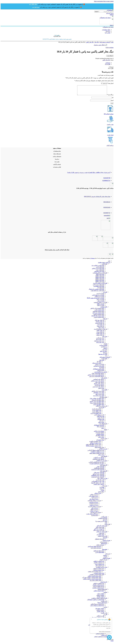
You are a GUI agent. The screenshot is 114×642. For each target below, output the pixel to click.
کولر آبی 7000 (100, 305)
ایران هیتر (101, 420)
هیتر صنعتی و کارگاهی (101, 405)
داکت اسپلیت (103, 306)
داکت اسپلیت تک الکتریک (97, 315)
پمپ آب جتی (94, 508)
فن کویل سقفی (100, 335)
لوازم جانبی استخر (102, 536)
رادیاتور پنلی (104, 377)
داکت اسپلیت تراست (98, 314)
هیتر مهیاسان (100, 419)
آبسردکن (105, 537)
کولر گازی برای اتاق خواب (97, 290)
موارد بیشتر (101, 327)
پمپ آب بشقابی (94, 510)
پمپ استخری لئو (100, 565)
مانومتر (105, 556)
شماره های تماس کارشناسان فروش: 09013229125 (97, 196)
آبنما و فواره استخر (102, 589)
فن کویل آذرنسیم (99, 323)
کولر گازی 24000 (99, 278)
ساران (102, 490)
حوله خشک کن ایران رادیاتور (97, 401)
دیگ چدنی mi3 (100, 426)
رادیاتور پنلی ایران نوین (98, 386)
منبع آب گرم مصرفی (95, 512)
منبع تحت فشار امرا (96, 547)
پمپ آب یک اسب (93, 503)
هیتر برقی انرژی (100, 479)
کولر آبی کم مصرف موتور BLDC (95, 298)
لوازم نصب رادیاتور (99, 528)
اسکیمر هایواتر (100, 596)
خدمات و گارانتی (57, 164)
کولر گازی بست (100, 269)
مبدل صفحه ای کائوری (95, 441)
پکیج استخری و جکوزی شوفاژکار (95, 599)
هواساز (105, 343)
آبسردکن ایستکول (99, 539)
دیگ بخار (96, 42)
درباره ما (57, 159)
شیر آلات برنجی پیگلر (98, 530)
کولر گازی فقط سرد (99, 286)
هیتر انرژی (101, 407)
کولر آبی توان (100, 301)
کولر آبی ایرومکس (99, 296)
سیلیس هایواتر (100, 611)
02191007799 (106, 178)
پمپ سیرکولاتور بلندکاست (97, 451)
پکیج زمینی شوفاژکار (98, 392)
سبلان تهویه (101, 491)
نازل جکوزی (104, 601)
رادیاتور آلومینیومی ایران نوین (96, 376)
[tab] (108, 62)
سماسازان (92, 258)
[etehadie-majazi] (105, 229)
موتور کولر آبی (100, 534)
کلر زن (105, 614)
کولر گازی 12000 (99, 275)
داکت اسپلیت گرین (99, 309)
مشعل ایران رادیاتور (99, 431)
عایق (106, 522)
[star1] (108, 218)
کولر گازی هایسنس (99, 271)
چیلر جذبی (104, 349)
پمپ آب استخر (103, 559)
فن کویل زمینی (100, 332)
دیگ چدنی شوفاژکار (99, 425)
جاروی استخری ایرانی (98, 586)
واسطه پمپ (104, 456)
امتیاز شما (110, 83)
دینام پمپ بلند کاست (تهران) (97, 463)
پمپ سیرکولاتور (103, 448)
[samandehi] (107, 215)
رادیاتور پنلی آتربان (99, 385)
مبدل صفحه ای (100, 440)
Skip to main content (108, 1)
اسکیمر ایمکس (100, 595)
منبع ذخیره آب (103, 542)
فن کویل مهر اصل (99, 320)
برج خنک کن (104, 346)
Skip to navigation (98, 1)
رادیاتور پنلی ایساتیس (98, 379)
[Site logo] (110, 10)
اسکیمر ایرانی (100, 593)
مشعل (105, 429)
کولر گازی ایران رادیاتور (98, 268)
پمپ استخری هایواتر (99, 562)
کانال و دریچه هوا (102, 354)
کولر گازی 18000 (99, 277)
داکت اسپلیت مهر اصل (98, 312)
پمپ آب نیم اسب (93, 502)
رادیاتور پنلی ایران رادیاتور (97, 380)
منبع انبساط (104, 543)
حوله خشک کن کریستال (98, 400)
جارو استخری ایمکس (98, 583)
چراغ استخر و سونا (102, 602)
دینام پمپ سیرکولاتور (101, 460)
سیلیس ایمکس (100, 610)
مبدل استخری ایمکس (98, 568)
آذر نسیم (102, 488)
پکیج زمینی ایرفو (100, 394)
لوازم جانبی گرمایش (102, 525)
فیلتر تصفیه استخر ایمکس (94, 576)
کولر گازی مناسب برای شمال (96, 289)
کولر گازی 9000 (100, 274)
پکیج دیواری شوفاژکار (98, 369)
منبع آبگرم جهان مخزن (92, 513)
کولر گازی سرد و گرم (98, 284)
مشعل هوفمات (100, 434)
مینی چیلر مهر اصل (99, 340)
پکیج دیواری (104, 358)
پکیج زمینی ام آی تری (98, 395)
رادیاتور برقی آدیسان (99, 484)
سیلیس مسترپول (99, 608)
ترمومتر (105, 555)
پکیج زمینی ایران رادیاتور (98, 391)
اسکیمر (105, 592)
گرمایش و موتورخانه (104, 42)
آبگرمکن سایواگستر (99, 468)
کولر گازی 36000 (99, 281)
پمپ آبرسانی (97, 493)
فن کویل (105, 318)
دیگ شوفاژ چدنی (103, 423)
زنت (106, 355)
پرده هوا (105, 352)
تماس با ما (57, 161)
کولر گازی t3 (101, 287)
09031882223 (106, 202)
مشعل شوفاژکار (100, 435)
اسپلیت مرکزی (103, 345)
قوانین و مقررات (57, 167)
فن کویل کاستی (100, 333)
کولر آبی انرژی (100, 293)
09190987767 (106, 212)
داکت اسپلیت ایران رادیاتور (97, 308)
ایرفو (103, 428)
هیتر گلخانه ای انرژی (96, 413)
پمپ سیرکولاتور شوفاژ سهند (96, 453)
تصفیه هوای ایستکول (98, 550)
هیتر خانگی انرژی (96, 411)
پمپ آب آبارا (95, 497)
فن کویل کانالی (100, 330)
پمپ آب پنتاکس (94, 494)
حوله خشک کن (103, 397)
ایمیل (112, 100)
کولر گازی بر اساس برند (98, 265)
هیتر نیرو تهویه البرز (99, 414)
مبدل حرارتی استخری (101, 567)
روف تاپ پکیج (103, 351)
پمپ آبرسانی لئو (94, 499)
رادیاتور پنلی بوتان (99, 382)
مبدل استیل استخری (99, 573)
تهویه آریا (102, 487)
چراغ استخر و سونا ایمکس (97, 604)
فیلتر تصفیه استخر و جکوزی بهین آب (91, 577)
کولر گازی (104, 264)
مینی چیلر (104, 336)
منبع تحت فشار (100, 544)
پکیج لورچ (101, 367)
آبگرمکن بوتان (100, 466)
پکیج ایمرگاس (100, 370)
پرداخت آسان (110, 145)
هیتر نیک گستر (100, 416)
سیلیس (105, 607)
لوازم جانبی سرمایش (101, 531)
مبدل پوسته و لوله (99, 447)
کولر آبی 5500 (100, 303)
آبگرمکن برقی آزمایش (98, 474)
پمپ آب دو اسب (93, 505)
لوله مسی (101, 533)
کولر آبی (105, 292)
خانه (112, 42)
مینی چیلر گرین (100, 337)
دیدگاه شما (110, 94)
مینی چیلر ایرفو (100, 339)
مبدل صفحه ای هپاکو (95, 442)
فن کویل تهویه (100, 326)
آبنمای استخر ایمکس (99, 590)
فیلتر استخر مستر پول (95, 580)
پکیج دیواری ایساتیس (99, 366)
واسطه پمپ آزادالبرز (98, 457)
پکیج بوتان (101, 360)
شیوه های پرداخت (57, 156)
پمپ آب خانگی (94, 509)
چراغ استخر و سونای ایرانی (97, 605)
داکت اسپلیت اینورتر (99, 317)
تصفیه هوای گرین (99, 552)
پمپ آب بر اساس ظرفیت (94, 500)
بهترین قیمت (110, 124)
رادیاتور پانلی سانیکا (99, 383)
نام (112, 97)
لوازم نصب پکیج (100, 527)
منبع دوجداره (94, 515)
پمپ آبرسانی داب (93, 496)
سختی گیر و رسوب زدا (101, 521)
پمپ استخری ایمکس (98, 561)
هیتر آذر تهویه (100, 417)
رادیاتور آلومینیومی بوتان (98, 373)
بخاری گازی (104, 516)
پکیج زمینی (104, 389)
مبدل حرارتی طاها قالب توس (93, 444)
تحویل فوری (110, 135)
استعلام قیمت (110, 55)
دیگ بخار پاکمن (90, 42)
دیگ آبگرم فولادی (102, 518)
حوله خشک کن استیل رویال (97, 403)
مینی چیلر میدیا (100, 342)
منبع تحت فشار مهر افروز (94, 546)
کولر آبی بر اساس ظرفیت (100, 302)
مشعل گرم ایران (99, 432)
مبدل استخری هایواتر (98, 570)
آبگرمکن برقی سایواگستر (97, 475)
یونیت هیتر (104, 485)
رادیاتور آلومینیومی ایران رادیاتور (96, 374)
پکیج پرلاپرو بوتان (96, 363)
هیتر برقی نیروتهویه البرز (98, 481)
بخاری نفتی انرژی (96, 408)
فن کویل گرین (100, 324)
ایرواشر (105, 348)
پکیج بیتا (99, 361)
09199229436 (106, 207)
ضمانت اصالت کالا (108, 114)
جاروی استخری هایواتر (98, 584)
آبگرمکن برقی (103, 471)
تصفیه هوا (104, 549)
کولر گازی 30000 (99, 280)
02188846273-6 (106, 180)
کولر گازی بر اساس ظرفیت (100, 272)
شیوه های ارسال (57, 153)
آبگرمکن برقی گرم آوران (97, 476)
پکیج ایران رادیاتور (99, 364)
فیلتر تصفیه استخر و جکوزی (97, 574)
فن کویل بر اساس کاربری (100, 329)
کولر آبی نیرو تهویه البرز (98, 295)
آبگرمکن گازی (103, 465)
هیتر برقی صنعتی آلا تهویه (97, 482)
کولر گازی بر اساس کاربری (100, 283)
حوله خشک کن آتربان (98, 404)
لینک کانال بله (33, 4)
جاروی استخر (103, 581)
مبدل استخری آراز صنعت (94, 571)
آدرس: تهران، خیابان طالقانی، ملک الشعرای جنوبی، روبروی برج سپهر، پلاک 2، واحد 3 (88, 172)
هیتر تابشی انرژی (96, 410)
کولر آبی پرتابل (100, 299)
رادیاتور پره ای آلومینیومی (100, 371)
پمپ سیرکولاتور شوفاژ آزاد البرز (96, 450)
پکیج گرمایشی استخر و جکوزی (99, 598)
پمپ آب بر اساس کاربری (94, 506)
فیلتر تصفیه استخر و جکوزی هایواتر (92, 579)
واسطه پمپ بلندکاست (98, 459)
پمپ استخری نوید (99, 564)
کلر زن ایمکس (100, 615)
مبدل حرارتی (104, 438)
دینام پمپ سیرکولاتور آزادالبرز (96, 462)
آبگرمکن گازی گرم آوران (97, 469)
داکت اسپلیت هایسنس (98, 311)
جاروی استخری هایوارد (98, 587)
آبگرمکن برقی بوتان (99, 472)
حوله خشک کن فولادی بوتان (97, 398)
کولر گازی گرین (100, 266)
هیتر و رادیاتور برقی (102, 478)
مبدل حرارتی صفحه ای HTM (93, 445)
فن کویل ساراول (100, 321)
